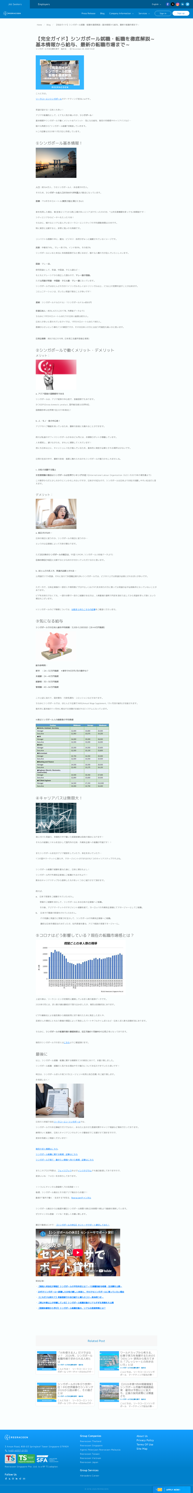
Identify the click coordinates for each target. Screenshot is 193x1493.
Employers (44, 4)
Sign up (181, 13)
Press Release (88, 13)
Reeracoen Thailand (90, 1441)
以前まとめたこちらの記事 (83, 609)
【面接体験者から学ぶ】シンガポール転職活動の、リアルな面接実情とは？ (72, 1308)
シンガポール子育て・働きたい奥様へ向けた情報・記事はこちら (65, 1159)
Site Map (142, 1448)
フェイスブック (65, 1170)
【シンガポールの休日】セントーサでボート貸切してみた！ (83, 1224)
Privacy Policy (145, 1440)
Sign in (163, 13)
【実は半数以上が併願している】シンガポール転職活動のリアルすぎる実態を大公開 (76, 1302)
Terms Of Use (145, 1444)
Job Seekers (15, 4)
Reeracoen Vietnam (90, 1458)
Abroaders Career (89, 1475)
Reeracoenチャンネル (81, 1197)
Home (39, 24)
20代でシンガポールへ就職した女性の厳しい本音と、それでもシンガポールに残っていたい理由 (81, 1291)
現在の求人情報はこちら (47, 1149)
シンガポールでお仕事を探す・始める (51, 49)
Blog (102, 13)
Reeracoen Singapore (91, 1445)
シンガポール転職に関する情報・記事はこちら (57, 1154)
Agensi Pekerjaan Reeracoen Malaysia (100, 1449)
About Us (142, 1436)
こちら (67, 1042)
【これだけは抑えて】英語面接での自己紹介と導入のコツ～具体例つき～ (71, 1297)
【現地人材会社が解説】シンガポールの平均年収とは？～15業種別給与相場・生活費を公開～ (80, 1286)
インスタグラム (85, 1170)
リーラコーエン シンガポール (67, 1121)
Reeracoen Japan (89, 1462)
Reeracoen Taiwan (90, 1453)
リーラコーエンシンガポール (49, 99)
